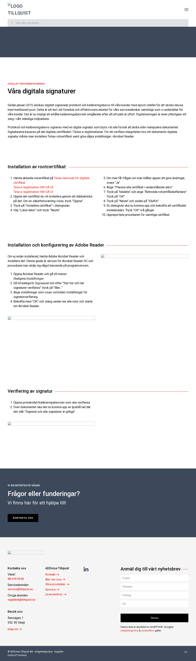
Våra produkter (55, 584)
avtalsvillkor (147, 630)
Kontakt (50, 574)
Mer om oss (53, 579)
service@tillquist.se (20, 589)
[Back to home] (20, 9)
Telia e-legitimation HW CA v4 (33, 187)
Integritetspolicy (43, 651)
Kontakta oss (23, 517)
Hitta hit (13, 629)
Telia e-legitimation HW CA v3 (33, 192)
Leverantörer (54, 594)
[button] (186, 9)
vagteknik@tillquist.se (21, 599)
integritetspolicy (129, 630)
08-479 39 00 (16, 578)
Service (50, 589)
